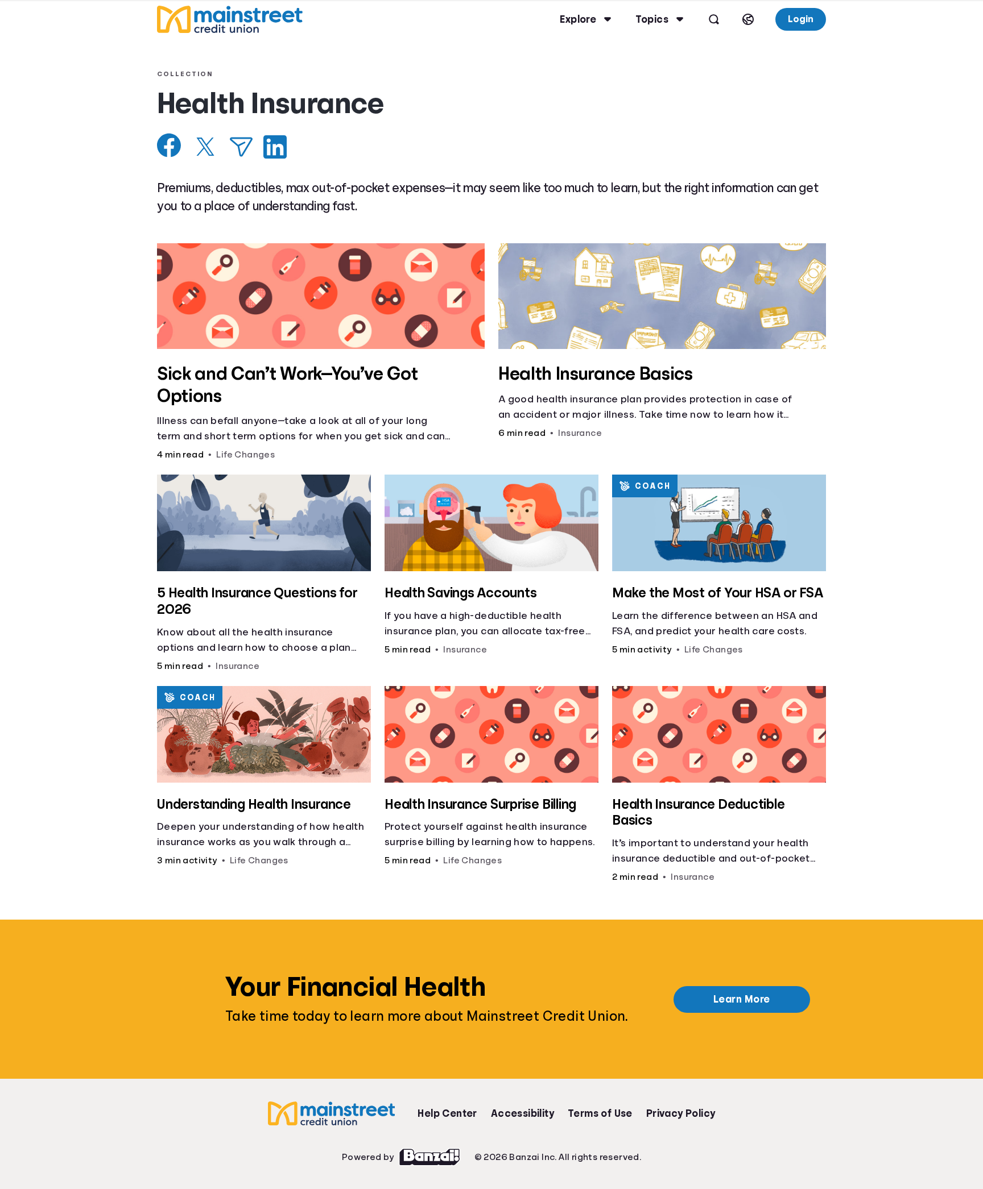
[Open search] (714, 19)
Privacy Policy (681, 1113)
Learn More (741, 999)
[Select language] (748, 19)
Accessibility (522, 1113)
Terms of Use (600, 1113)
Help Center (447, 1113)
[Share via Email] (241, 147)
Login (800, 19)
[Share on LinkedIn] (275, 147)
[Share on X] (205, 147)
